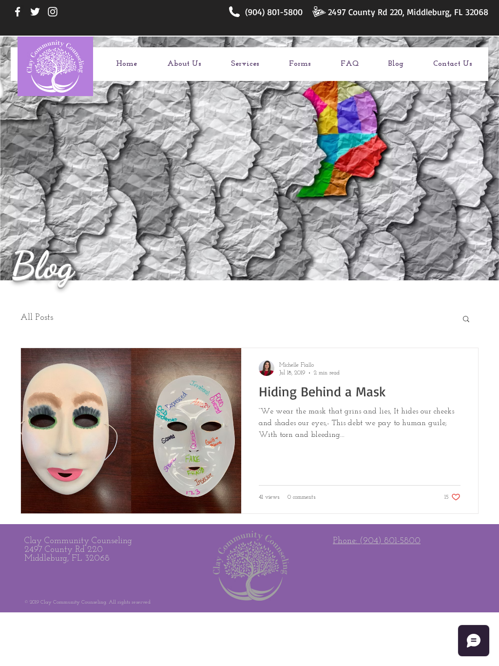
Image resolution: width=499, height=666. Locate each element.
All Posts (36, 317)
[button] (466, 319)
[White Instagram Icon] (52, 11)
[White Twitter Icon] (35, 11)
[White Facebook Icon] (17, 11)
